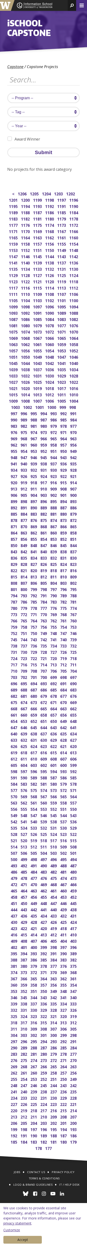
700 (44, 677)
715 (34, 664)
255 (14, 1079)
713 (54, 664)
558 (64, 802)
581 (44, 783)
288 (34, 1047)
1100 (74, 300)
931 (44, 469)
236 (64, 1091)
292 (64, 1041)
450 (24, 903)
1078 (50, 325)
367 (14, 978)
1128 (26, 275)
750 (34, 633)
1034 (74, 369)
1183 (14, 218)
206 (14, 1122)
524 (54, 834)
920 (14, 482)
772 (24, 614)
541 (24, 821)
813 (34, 576)
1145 (38, 256)
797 (54, 589)
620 (74, 746)
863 (24, 532)
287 (44, 1047)
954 (24, 451)
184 (24, 1141)
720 (54, 658)
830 (74, 557)
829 (14, 564)
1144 (50, 256)
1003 (16, 407)
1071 (62, 331)
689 (14, 689)
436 (24, 915)
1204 (47, 193)
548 (24, 815)
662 (74, 708)
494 (74, 859)
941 (14, 463)
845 (64, 545)
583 (24, 783)
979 (54, 425)
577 (14, 790)
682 (14, 695)
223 (54, 1104)
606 (74, 758)
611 (24, 758)
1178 (74, 218)
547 (34, 815)
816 (74, 570)
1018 (50, 388)
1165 (14, 237)
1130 (74, 268)
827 (34, 564)
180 (64, 1141)
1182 (26, 218)
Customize (11, 1230)
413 (44, 934)
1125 (62, 275)
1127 (38, 275)
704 (74, 670)
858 (74, 532)
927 (14, 476)
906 (14, 495)
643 (54, 727)
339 (14, 1003)
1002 (28, 407)
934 (14, 469)
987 (44, 419)
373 (24, 972)
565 (64, 796)
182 (44, 1141)
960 (34, 444)
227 (14, 1104)
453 (64, 896)
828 (24, 564)
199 (14, 1129)
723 (24, 658)
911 (34, 488)
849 (24, 545)
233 (24, 1097)
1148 (74, 250)
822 (14, 570)
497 (44, 859)
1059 (62, 344)
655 (74, 714)
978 (64, 425)
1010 (74, 394)
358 (34, 984)
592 (74, 771)
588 (44, 777)
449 (34, 903)
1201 (14, 199)
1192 (50, 206)
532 (44, 827)
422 (24, 928)
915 (64, 482)
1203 (59, 193)
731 (14, 651)
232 (34, 1097)
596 (34, 771)
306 (64, 1028)
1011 (62, 394)
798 (44, 589)
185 (14, 1141)
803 (64, 582)
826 (44, 564)
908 (64, 488)
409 (14, 940)
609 (44, 758)
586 (64, 777)
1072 (50, 331)
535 (14, 827)
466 (74, 884)
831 (64, 557)
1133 (38, 268)
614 (64, 752)
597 (24, 771)
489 (54, 865)
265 (54, 1066)
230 (54, 1097)
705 (64, 670)
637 (44, 733)
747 (64, 633)
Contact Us (36, 1172)
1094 (74, 306)
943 (64, 457)
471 (24, 884)
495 (64, 859)
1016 (74, 388)
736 (34, 645)
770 (44, 614)
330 (34, 1009)
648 (74, 721)
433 (54, 915)
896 (44, 501)
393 (34, 953)
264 (64, 1066)
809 (74, 576)
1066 (50, 338)
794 (14, 595)
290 (14, 1047)
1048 (50, 356)
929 (64, 469)
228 (74, 1097)
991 (74, 413)
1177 (14, 224)
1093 (14, 312)
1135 (14, 268)
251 (54, 1079)
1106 (74, 294)
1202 (71, 193)
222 (64, 1104)
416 (14, 934)
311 (14, 1028)
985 (64, 419)
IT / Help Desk (69, 1184)
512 (34, 846)
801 (14, 589)
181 (54, 1141)
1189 (14, 212)
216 (54, 1110)
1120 (50, 281)
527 (24, 834)
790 (54, 595)
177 (49, 1148)
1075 (14, 331)
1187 (38, 212)
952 (44, 451)
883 (34, 513)
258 (54, 1072)
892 (14, 507)
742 (44, 639)
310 (24, 1028)
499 (24, 859)
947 (24, 457)
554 (34, 808)
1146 (26, 256)
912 (24, 488)
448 (44, 903)
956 (74, 444)
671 (54, 702)
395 (14, 953)
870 (24, 526)
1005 (62, 400)
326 (74, 1009)
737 (24, 645)
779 (24, 608)
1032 (26, 375)
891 (24, 507)
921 (74, 476)
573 (54, 790)
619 (14, 752)
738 (14, 645)
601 (54, 765)
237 (54, 1091)
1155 (62, 243)
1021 (14, 388)
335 (54, 1003)
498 (34, 859)
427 (44, 922)
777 (44, 608)
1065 (62, 338)
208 (64, 1116)
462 (44, 890)
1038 (26, 369)
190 (34, 1135)
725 (74, 651)
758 (24, 626)
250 (64, 1079)
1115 (38, 287)
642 (64, 727)
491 (34, 865)
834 (34, 557)
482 (54, 871)
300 (54, 1035)
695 (24, 683)
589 (34, 777)
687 (34, 689)
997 (14, 413)
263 (74, 1066)
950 (64, 451)
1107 (62, 294)
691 (64, 683)
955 (14, 451)
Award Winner (27, 139)
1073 (38, 331)
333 (74, 1003)
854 (44, 538)
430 (14, 922)
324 (24, 1016)
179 (74, 1141)
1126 (50, 275)
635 (64, 733)
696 (14, 683)
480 (74, 871)
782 (64, 601)
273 (44, 1060)
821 (24, 570)
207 (74, 1116)
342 (54, 997)
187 (64, 1135)
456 (34, 896)
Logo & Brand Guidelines (33, 1184)
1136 (74, 262)
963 (74, 438)
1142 (74, 256)
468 (54, 884)
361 (74, 978)
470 (34, 884)
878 (14, 520)
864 (14, 532)
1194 (26, 206)
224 (44, 1104)
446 (64, 903)
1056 (26, 350)
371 (44, 972)
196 (44, 1129)
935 (74, 463)
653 (24, 721)
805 (44, 582)
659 (34, 714)
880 (64, 513)
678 (54, 695)
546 (44, 815)
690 (74, 683)
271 (64, 1060)
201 (64, 1122)
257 (64, 1072)
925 (34, 476)
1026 (26, 381)
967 (34, 438)
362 (64, 978)
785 (34, 601)
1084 (50, 319)
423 (14, 928)
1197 (62, 199)
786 (24, 601)
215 (64, 1110)
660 (24, 714)
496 (54, 859)
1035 (62, 369)
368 (74, 972)
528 (14, 834)
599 (74, 765)
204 (34, 1122)
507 (14, 852)
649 (64, 721)
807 (24, 582)
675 (14, 702)
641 (74, 727)
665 (44, 708)
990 (14, 419)
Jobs (17, 1172)
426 (54, 922)
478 (24, 878)
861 (44, 532)
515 (74, 840)
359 (24, 984)
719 (64, 658)
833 (44, 557)
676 (74, 695)
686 (44, 689)
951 (54, 451)
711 (74, 664)
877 (24, 520)
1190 (74, 206)
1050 (26, 356)
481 (64, 871)
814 (24, 576)
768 (64, 614)
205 (24, 1122)
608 (54, 758)
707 (44, 670)
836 (14, 557)
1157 (38, 243)
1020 (26, 388)
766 (14, 620)
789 (64, 595)
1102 (50, 300)
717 (14, 664)
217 (44, 1110)
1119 (62, 281)
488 (64, 865)
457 (24, 896)
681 (24, 695)
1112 (74, 287)
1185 (62, 212)
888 (54, 507)
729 (34, 651)
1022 (74, 381)
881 (54, 513)
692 (54, 683)
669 (74, 702)
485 (24, 871)
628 (64, 739)
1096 (50, 306)
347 (74, 991)
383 (64, 959)
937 (54, 463)
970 (74, 432)
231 (44, 1097)
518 (44, 840)
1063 (14, 344)
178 (39, 1148)
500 (14, 859)
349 (54, 991)
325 (14, 1016)
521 (14, 840)
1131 (62, 268)
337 (34, 1003)
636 (54, 733)
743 (34, 639)
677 (64, 695)
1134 (26, 268)
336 (44, 1003)
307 (54, 1028)
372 (34, 972)
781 (74, 601)
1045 (14, 363)
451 (14, 903)
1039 (14, 369)
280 (44, 1053)
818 (54, 570)
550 (74, 808)
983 (14, 425)
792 (34, 595)
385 (44, 959)
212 (24, 1116)
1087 (14, 319)
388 (14, 959)
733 (64, 645)
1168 (50, 231)
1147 (14, 256)
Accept (22, 1239)
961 (24, 444)
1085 (38, 319)
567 (44, 796)
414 (34, 934)
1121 (38, 281)
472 (14, 884)
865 (74, 526)
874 (54, 520)
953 (34, 451)
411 (64, 934)
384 (54, 959)
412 (54, 934)
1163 (38, 237)
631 (34, 739)
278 (64, 1053)
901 (64, 495)
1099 (14, 306)
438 (74, 909)
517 (54, 840)
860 (54, 532)
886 (74, 507)
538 (54, 821)
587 (54, 777)
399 (44, 947)
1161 (62, 237)
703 (14, 677)
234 (14, 1097)
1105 (14, 300)
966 (44, 438)
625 (24, 746)
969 (14, 438)
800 (24, 589)
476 (44, 878)
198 (24, 1129)
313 (64, 1022)
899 (14, 501)
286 (54, 1047)
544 (64, 815)
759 (14, 626)
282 (24, 1053)
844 (74, 545)
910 (44, 488)
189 (44, 1135)
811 (54, 576)
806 (34, 582)
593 (64, 771)
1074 (26, 331)
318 (14, 1022)
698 (64, 677)
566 (54, 796)
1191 (62, 206)
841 (34, 551)
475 (54, 878)
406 (44, 940)
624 (34, 746)
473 (74, 878)
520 (24, 840)
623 (44, 746)
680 (34, 695)
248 (14, 1085)
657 (54, 714)
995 (34, 413)
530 (64, 827)
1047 (62, 356)
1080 (26, 325)
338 (24, 1003)
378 (44, 965)
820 (34, 570)
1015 (14, 394)
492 (24, 865)
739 (74, 639)
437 (14, 915)
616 (44, 752)
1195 (14, 206)
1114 (50, 287)
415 (24, 934)
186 (74, 1135)
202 (54, 1122)
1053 (62, 350)
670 (64, 702)
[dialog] (43, 1225)
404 (64, 940)
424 (74, 922)
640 (14, 733)
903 (44, 495)
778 (34, 608)
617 (34, 752)
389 (74, 953)
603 (34, 765)
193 (74, 1129)
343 (44, 997)
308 (44, 1028)
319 (74, 1016)
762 (54, 620)
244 (54, 1085)
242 (74, 1085)
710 (14, 670)
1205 (35, 193)
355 (64, 984)
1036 (50, 369)
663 (64, 708)
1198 (50, 199)
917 (44, 482)
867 (54, 526)
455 (44, 896)
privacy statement (17, 1223)
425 (64, 922)
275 (24, 1060)
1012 (50, 394)
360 (14, 984)
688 (24, 689)
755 (54, 626)
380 (24, 965)
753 (74, 626)
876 (34, 520)
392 (44, 953)
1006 (50, 400)
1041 (62, 363)
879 (74, 513)
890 (34, 507)
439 (64, 909)
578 (74, 783)
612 (14, 758)
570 (14, 796)
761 (64, 620)
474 (64, 878)
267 (34, 1066)
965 (54, 438)
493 (14, 865)
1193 (38, 206)
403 (74, 940)
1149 (62, 250)
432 (64, 915)
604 (24, 765)
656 (64, 714)
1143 (62, 256)
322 (44, 1016)
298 (74, 1035)
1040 (74, 363)
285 (64, 1047)
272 (54, 1060)
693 (44, 683)
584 (14, 783)
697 (74, 677)
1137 (62, 262)
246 (34, 1085)
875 (44, 520)
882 (44, 513)
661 (14, 714)
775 (64, 608)
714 (44, 664)
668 (14, 708)
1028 (74, 375)
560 (44, 802)
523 (64, 834)
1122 (26, 281)
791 (44, 595)
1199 (38, 199)
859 (64, 532)
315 (44, 1022)
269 (14, 1066)
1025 (38, 381)
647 (14, 727)
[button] (72, 5)
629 (54, 739)
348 (64, 991)
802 (74, 582)
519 (34, 840)
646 (24, 727)
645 (34, 727)
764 (34, 620)
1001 (40, 407)
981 (34, 425)
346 (14, 997)
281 (34, 1053)
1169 (38, 231)
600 (64, 765)
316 (34, 1022)
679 (44, 695)
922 (64, 476)
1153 (14, 250)
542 (14, 821)
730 (24, 651)
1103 (38, 300)
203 (44, 1122)
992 (64, 413)
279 (54, 1053)
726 (64, 651)
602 (44, 765)
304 (14, 1035)
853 (54, 538)
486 (14, 871)
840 (44, 551)
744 (24, 639)
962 (14, 444)
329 (44, 1009)
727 (54, 651)
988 (34, 419)
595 (44, 771)
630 (44, 739)
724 (14, 658)
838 (64, 551)
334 (64, 1003)
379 (34, 965)
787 (14, 601)
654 (14, 721)
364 (44, 978)
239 (34, 1091)
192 (14, 1135)
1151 (38, 250)
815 (14, 576)
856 (24, 538)
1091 (38, 312)
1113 (62, 287)
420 (44, 928)
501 (74, 852)
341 (64, 997)
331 (24, 1009)
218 (34, 1110)
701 (34, 677)
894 (64, 501)
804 (54, 582)
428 (34, 922)
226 (24, 1104)
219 (24, 1110)
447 (54, 903)
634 (74, 733)
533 (34, 827)
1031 (38, 375)
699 (54, 677)
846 (54, 545)
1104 (26, 300)
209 (54, 1116)
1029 (62, 375)
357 (44, 984)
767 (74, 614)
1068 (26, 338)
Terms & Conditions (44, 1178)
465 (14, 890)
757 (34, 626)
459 (74, 890)
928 (74, 469)
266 (44, 1066)
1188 (26, 212)
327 (64, 1009)
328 (54, 1009)
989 (24, 419)
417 (74, 928)
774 (74, 608)
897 (34, 501)
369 (64, 972)
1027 (14, 381)
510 (54, 846)
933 (24, 469)
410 (74, 934)
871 (14, 526)
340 (74, 997)
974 (34, 432)
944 (54, 457)
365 (34, 978)
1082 (74, 319)
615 (54, 752)
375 (74, 965)
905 (24, 495)
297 (14, 1041)
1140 (26, 262)
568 (34, 796)
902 (54, 495)
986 (54, 419)
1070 (74, 331)
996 (24, 413)
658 (44, 714)
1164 (26, 237)
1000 (52, 407)
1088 (74, 312)
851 (74, 538)
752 (14, 633)
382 (74, 959)
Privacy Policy (63, 1172)
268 (24, 1066)
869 (34, 526)
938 (44, 463)
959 (44, 444)
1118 (74, 281)
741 (54, 639)
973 (44, 432)
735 (44, 645)
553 (44, 808)
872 (74, 520)
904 (34, 495)
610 (34, 758)
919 (24, 482)
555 (24, 808)
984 (74, 419)
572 (64, 790)
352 (24, 991)
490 (44, 865)
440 (54, 909)
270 (74, 1060)
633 (14, 739)
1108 (50, 294)
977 (74, 425)
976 (14, 432)
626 (14, 746)
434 (44, 915)
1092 (26, 312)
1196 (74, 199)
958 (54, 444)
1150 (50, 250)
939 (34, 463)
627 (74, 739)
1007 (38, 400)
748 (54, 633)
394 (24, 953)
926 (24, 476)
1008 (26, 400)
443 (24, 909)
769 (54, 614)
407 (34, 940)
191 (24, 1135)
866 (64, 526)
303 (24, 1035)
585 (74, 777)
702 (24, 677)
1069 (14, 338)
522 (74, 834)
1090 (50, 312)
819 (44, 570)
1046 (74, 356)
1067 (38, 338)
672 (44, 702)
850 (14, 545)
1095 (62, 306)
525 (44, 834)
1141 (14, 262)
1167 (62, 231)
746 (74, 633)
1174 (50, 224)
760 (74, 620)
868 (44, 526)
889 (44, 507)
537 (64, 821)
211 (34, 1116)
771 (34, 614)
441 (44, 909)
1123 (14, 281)
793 (24, 595)
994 (44, 413)
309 (34, 1028)
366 (24, 978)
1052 (74, 350)
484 (34, 871)
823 (74, 564)
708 (34, 670)
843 (14, 551)
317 (24, 1022)
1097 (38, 306)
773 (14, 614)
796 (64, 589)
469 (44, 884)
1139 (38, 262)
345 (24, 997)
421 (34, 928)
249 (74, 1079)
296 (24, 1041)
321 (54, 1016)
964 (64, 438)
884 (24, 513)
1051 (14, 356)
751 (24, 633)
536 (74, 821)
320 (64, 1016)
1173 (62, 224)
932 (34, 469)
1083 (62, 319)
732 (74, 645)
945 (44, 457)
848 (34, 545)
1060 (50, 344)
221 (74, 1104)
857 (14, 538)
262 (14, 1072)
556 (14, 808)
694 (34, 683)
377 (54, 965)
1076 (74, 325)
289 (24, 1047)
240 (24, 1091)
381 (14, 965)
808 (14, 582)
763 (44, 620)
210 (44, 1116)
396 (74, 947)
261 (24, 1072)
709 (24, 670)
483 (44, 871)
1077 (62, 325)
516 (64, 840)
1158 (26, 243)
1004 (74, 400)
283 (14, 1053)
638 (34, 733)
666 (34, 708)
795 (74, 589)
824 (64, 564)
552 (54, 808)
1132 (50, 268)
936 (64, 463)
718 (74, 658)
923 (54, 476)
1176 (26, 224)
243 (64, 1085)
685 (54, 689)
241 (14, 1091)
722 (34, 658)
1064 (74, 338)
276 (14, 1060)
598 (14, 771)
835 (24, 557)
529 (74, 827)
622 (54, 746)
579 (64, 783)
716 (24, 664)
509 (64, 846)
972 (54, 432)
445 (74, 903)
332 (14, 1009)
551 (64, 808)
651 (44, 721)
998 (73, 407)
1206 (23, 193)
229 (64, 1097)
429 (24, 922)
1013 (38, 394)
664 (54, 708)
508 (74, 846)
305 (74, 1028)
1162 (50, 237)
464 (24, 890)
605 (14, 765)
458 (14, 896)
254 (24, 1079)
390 (64, 953)
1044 (26, 363)
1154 (74, 243)
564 (74, 796)
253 (34, 1079)
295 (34, 1041)
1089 (62, 312)
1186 (50, 212)
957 (64, 444)
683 (74, 689)
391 (54, 953)
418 (64, 928)
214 (74, 1110)
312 (74, 1022)
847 (44, 545)
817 (64, 570)
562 (24, 802)
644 (44, 727)
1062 (26, 344)
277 (74, 1053)
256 (74, 1072)
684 (64, 689)
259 (44, 1072)
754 (64, 626)
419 (54, 928)
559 (54, 802)
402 (14, 947)
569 (24, 796)
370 (54, 972)
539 (44, 821)
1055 (38, 350)
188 (54, 1135)
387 (24, 959)
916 (54, 482)
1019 (38, 388)
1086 (26, 319)
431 (74, 915)
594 (54, 771)
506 (24, 852)
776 (54, 608)
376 (64, 965)
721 (44, 658)
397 (64, 947)
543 (74, 815)
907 (74, 488)
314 (54, 1022)
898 (24, 501)
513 (24, 846)
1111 (14, 294)
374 (14, 972)
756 (44, 626)
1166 (74, 231)
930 (54, 469)
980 (44, 425)
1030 (50, 375)
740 (64, 639)
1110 (26, 294)
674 (24, 702)
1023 (62, 381)
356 (54, 984)
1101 (62, 300)
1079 (38, 325)
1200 (26, 199)
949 (74, 451)
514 (14, 846)
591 (14, 777)
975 (24, 432)
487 (74, 865)
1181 (38, 218)
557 (74, 802)
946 (34, 457)
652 (34, 721)
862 (34, 532)
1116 (26, 287)
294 (44, 1041)
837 (74, 551)
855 (34, 538)
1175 (38, 224)
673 (34, 702)
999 (63, 407)
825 (54, 564)
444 (14, 909)
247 (24, 1085)
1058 (74, 344)
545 (54, 815)
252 (44, 1079)
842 (24, 551)
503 (54, 852)
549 (14, 815)
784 (44, 601)
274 (34, 1060)
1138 (50, 262)
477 (34, 878)
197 (34, 1129)
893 (74, 501)
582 (34, 783)
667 (24, 708)
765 (24, 620)
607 (64, 758)
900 (74, 495)
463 (34, 890)
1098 (26, 306)
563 (14, 802)
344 (34, 997)
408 (24, 940)
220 (14, 1110)
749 (44, 633)
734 (54, 645)
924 (44, 476)
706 (54, 670)
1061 (38, 344)
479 (14, 878)
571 (74, 790)
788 (74, 595)
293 (54, 1041)
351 (34, 991)
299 (64, 1035)
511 (44, 846)
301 (44, 1035)
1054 (50, 350)
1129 (14, 275)
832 (54, 557)
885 (14, 513)
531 (54, 827)
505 (34, 852)
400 (34, 947)
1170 (26, 231)
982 (24, 425)
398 (54, 947)
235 (74, 1091)
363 (54, 978)
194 (64, 1129)
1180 (50, 218)
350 (44, 991)
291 (74, 1041)
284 (74, 1047)
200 (74, 1122)
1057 (14, 350)
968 (24, 438)
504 (44, 852)
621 (64, 746)
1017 (62, 388)
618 (24, 752)
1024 (50, 381)
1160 (74, 237)
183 (34, 1141)
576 (24, 790)
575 (34, 790)
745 (14, 639)
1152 (26, 250)
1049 (38, 356)
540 (34, 821)
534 (24, 827)
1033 (14, 375)
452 (74, 896)
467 (64, 884)
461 (54, 890)
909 (54, 488)
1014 (26, 394)
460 (64, 890)
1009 (14, 400)
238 (44, 1091)
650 (54, 721)
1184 (74, 212)
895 (54, 501)
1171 (14, 231)
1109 (38, 294)
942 (74, 457)
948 (14, 457)
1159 (14, 243)
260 (34, 1072)
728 (44, 651)
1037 (38, 369)
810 (64, 576)
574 (44, 790)
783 (54, 601)
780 (14, 608)
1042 (50, 363)
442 (34, 909)
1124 (74, 275)
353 (14, 991)
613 (74, 752)
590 (24, 777)
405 (54, 940)
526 (34, 834)
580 (54, 783)
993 (54, 413)
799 (34, 589)
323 (34, 1016)
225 (34, 1104)
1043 (38, 363)
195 (54, 1129)
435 (34, 915)
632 (24, 739)
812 (44, 576)
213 (14, 1116)
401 (24, 947)
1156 (50, 243)
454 (54, 896)
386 (34, 959)
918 (34, 482)
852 (64, 538)
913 (14, 488)
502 (64, 852)
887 (64, 507)
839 (54, 551)
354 (74, 984)
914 (74, 482)
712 (64, 664)
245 (44, 1085)
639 (24, 733)
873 (64, 520)
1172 (74, 224)
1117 (14, 287)
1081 (14, 325)
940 (24, 463)
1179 (62, 218)
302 (34, 1035)
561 (34, 802)
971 (64, 432)
